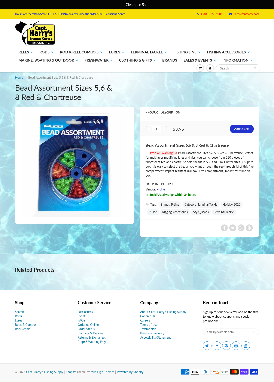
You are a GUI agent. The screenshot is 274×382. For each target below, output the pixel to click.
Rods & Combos (25, 324)
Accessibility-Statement (155, 337)
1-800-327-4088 (212, 14)
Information (235, 60)
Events (82, 316)
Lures (114, 52)
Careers (145, 320)
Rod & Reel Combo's (79, 52)
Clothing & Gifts (135, 60)
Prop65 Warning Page (92, 342)
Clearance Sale (137, 4)
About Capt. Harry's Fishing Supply (163, 312)
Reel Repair (22, 329)
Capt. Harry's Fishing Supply (44, 372)
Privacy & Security (152, 333)
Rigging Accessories (175, 212)
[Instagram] (236, 345)
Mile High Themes (102, 372)
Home (19, 77)
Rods (44, 52)
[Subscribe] (253, 331)
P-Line (161, 189)
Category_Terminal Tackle (201, 204)
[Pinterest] (226, 345)
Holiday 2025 (231, 204)
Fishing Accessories (226, 52)
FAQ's (81, 320)
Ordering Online (88, 324)
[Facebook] (217, 345)
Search (19, 312)
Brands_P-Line (170, 204)
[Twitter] (207, 345)
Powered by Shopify (130, 372)
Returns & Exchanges (92, 337)
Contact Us (147, 316)
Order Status (86, 329)
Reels (23, 52)
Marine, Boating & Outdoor (46, 60)
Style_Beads (201, 212)
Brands (169, 60)
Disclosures (85, 312)
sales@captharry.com (246, 14)
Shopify (71, 372)
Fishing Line (185, 52)
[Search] (255, 68)
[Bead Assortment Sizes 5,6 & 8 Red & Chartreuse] (74, 164)
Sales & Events (197, 60)
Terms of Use (148, 324)
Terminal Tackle (147, 52)
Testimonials (148, 329)
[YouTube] (245, 345)
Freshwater (97, 60)
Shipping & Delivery (91, 333)
